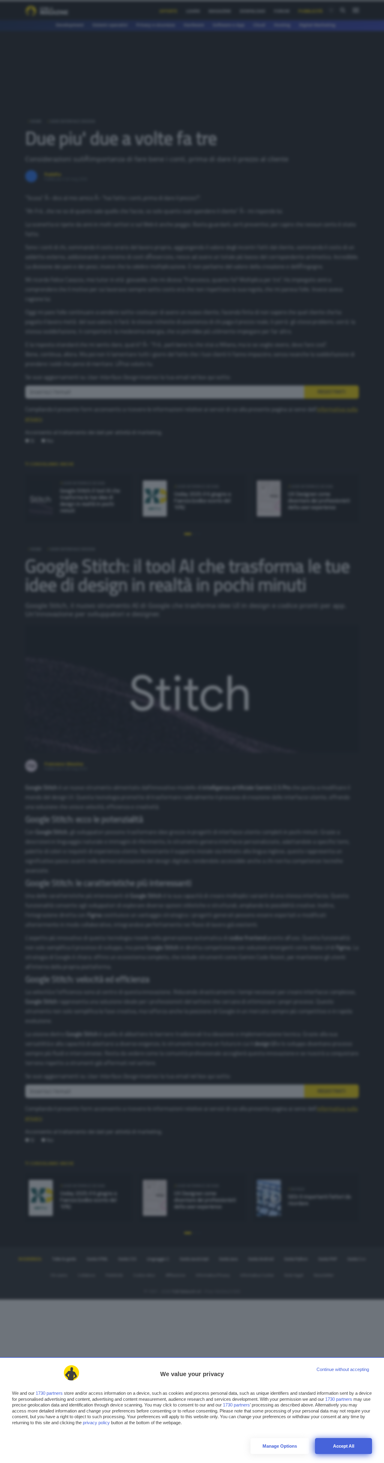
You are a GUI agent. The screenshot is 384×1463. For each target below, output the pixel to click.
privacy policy (96, 1422)
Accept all (343, 1446)
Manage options (279, 1446)
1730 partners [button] (49, 1393)
